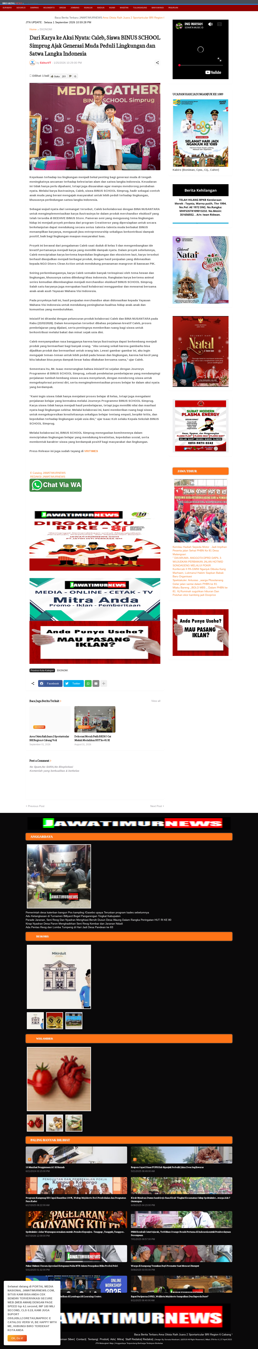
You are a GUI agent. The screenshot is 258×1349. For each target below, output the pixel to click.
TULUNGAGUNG (140, 8)
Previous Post (36, 806)
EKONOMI (46, 29)
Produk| (104, 1339)
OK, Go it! (17, 1338)
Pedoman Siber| (65, 1339)
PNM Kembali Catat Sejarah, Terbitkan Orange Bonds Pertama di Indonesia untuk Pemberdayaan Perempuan (181, 1233)
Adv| (113, 1339)
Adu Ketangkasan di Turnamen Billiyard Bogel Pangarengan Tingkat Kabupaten (73, 916)
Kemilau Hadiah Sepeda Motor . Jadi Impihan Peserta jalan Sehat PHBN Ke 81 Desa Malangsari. (200, 550)
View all (155, 701)
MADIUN (100, 8)
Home (33, 29)
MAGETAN (124, 8)
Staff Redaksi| (133, 1339)
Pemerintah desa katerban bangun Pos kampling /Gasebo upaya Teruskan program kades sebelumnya (87, 912)
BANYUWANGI (158, 8)
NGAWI (112, 8)
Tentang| (93, 1339)
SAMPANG (34, 8)
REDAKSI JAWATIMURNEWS (47, 476)
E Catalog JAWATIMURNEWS (48, 472)
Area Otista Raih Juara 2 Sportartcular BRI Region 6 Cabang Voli (118, 17)
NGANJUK (88, 8)
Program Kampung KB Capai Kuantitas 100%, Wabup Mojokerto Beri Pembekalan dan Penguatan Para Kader (76, 1199)
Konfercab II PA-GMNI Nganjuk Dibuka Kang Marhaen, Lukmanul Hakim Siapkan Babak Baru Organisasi (199, 572)
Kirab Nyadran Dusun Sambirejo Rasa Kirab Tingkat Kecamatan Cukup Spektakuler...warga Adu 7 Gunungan (180, 1199)
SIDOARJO (20, 8)
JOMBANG (75, 8)
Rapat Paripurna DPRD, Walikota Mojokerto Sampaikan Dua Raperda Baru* (170, 1296)
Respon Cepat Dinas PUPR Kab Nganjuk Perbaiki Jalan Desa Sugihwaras (167, 1167)
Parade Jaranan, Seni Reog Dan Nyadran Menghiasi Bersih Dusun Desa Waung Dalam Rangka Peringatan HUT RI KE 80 (98, 919)
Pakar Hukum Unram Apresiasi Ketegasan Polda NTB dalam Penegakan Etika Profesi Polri (72, 1265)
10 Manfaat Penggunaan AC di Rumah (45, 1167)
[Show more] (103, 683)
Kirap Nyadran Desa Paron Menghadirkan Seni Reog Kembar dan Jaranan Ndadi (74, 923)
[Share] (157, 63)
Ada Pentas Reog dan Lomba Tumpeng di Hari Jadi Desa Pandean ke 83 (69, 927)
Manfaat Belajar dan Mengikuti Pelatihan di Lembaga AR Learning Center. (64, 1296)
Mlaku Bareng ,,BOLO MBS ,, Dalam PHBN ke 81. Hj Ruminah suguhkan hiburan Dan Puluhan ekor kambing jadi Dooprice (200, 591)
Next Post (156, 806)
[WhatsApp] (88, 683)
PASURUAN (173, 8)
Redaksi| (148, 1339)
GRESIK (62, 8)
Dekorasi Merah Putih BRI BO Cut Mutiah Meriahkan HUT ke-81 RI (92, 738)
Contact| (81, 1339)
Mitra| (120, 1339)
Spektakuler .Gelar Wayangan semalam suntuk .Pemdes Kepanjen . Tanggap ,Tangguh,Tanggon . (75, 1231)
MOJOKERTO (49, 8)
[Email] (96, 683)
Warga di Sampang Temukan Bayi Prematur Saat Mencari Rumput (165, 1265)
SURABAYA (7, 8)
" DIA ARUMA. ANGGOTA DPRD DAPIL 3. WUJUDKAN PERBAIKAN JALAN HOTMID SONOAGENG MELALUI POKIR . (198, 561)
